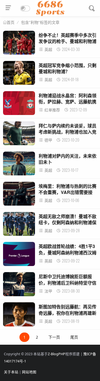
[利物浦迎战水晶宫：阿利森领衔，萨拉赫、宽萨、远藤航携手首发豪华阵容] (19, 104)
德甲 (48, 140)
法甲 (48, 291)
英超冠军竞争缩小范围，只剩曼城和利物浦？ (67, 68)
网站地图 (29, 372)
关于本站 (11, 372)
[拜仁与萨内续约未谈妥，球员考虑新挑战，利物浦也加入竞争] (19, 134)
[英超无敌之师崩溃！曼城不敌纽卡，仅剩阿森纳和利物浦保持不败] (19, 225)
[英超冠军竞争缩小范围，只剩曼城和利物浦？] (19, 74)
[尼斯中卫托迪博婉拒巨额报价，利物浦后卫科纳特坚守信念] (19, 285)
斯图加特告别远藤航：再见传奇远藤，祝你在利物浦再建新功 (67, 312)
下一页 (54, 337)
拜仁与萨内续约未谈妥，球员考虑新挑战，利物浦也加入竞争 (67, 131)
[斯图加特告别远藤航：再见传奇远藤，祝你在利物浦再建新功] (19, 315)
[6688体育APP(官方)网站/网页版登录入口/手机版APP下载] (50, 14)
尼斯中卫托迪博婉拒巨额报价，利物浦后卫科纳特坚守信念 (67, 282)
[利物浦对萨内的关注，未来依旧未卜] (19, 165)
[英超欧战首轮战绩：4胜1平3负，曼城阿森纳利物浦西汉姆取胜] (19, 255)
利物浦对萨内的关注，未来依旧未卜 (67, 159)
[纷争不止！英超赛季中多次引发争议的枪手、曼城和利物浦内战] (19, 44)
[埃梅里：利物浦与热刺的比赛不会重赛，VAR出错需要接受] (19, 195)
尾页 (74, 337)
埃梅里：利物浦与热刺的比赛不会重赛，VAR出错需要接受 (67, 192)
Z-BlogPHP (56, 354)
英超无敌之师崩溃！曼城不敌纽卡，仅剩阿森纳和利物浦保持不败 (67, 222)
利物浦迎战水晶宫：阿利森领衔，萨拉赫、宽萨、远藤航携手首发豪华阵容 (67, 101)
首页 (10, 22)
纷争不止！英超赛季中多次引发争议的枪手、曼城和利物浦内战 (67, 41)
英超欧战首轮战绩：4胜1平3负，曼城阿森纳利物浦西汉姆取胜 (67, 252)
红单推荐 (52, 109)
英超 (48, 49)
